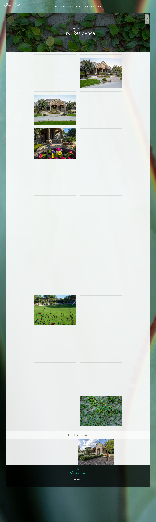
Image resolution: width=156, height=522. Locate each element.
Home (56, 6)
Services (70, 6)
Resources (79, 6)
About (87, 6)
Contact (99, 6)
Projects (63, 6)
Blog (92, 6)
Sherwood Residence (96, 462)
